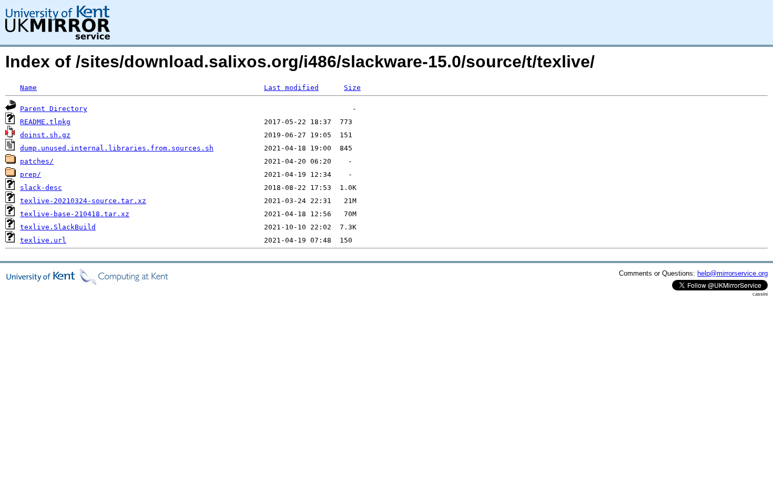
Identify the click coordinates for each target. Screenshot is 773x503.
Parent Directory (53, 109)
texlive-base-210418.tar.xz (74, 214)
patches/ (37, 161)
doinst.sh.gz (45, 135)
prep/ (30, 174)
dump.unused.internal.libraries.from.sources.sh (116, 148)
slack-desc (41, 188)
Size (352, 88)
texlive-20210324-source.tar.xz (83, 201)
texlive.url (43, 240)
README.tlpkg (45, 122)
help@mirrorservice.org (732, 273)
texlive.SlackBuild (58, 227)
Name (28, 88)
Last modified (291, 88)
